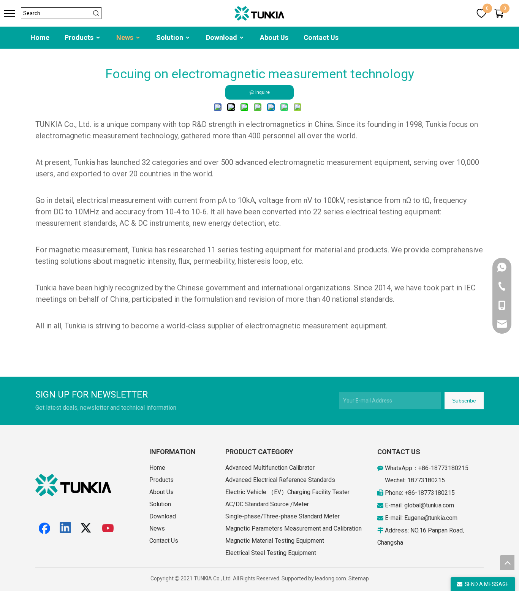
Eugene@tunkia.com (430, 517)
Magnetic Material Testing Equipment (274, 540)
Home (39, 37)
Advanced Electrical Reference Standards (280, 479)
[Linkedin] (66, 528)
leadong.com (330, 578)
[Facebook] (44, 528)
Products (80, 37)
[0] (481, 13)
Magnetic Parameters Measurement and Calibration (293, 528)
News (125, 37)
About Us (274, 37)
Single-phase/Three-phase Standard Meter (282, 516)
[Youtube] (108, 528)
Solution (170, 37)
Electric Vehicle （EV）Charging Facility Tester (287, 492)
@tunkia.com (437, 505)
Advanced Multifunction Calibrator (270, 467)
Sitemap (358, 578)
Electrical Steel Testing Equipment (270, 552)
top (507, 562)
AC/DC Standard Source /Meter (267, 504)
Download (222, 37)
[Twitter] (87, 528)
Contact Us (321, 37)
